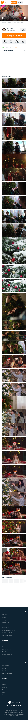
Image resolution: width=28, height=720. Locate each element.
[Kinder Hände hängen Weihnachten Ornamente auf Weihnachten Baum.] (13, 333)
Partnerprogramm (6, 718)
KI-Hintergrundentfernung (8, 701)
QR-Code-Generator (7, 704)
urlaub (5, 649)
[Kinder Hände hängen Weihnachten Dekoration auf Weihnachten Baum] (10, 390)
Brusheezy (4, 683)
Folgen (23, 30)
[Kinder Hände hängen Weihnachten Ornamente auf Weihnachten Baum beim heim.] (10, 370)
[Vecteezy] (2, 2)
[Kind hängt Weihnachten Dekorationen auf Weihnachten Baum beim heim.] (13, 105)
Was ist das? (15, 47)
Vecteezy (4, 686)
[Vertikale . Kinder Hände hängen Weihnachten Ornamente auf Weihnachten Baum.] (5, 380)
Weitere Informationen (8, 50)
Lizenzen (4, 712)
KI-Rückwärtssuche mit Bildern (9, 699)
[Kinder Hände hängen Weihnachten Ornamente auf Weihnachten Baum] (13, 347)
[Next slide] (22, 649)
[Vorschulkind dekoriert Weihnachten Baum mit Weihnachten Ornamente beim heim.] (13, 139)
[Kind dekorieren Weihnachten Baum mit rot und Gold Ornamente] (13, 471)
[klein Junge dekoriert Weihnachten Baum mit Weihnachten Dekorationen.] (10, 93)
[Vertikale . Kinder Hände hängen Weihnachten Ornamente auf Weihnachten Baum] (14, 402)
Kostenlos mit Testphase (14, 35)
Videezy (4, 688)
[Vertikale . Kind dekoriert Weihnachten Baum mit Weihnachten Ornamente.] (6, 250)
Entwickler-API (5, 696)
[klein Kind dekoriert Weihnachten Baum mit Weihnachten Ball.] (13, 222)
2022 (16, 649)
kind (11, 649)
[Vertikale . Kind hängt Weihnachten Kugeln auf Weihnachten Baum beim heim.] (6, 416)
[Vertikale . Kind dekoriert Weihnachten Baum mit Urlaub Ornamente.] (6, 236)
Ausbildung (5, 693)
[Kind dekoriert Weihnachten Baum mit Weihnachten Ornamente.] (13, 209)
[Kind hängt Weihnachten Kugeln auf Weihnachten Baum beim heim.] (13, 264)
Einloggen (20, 2)
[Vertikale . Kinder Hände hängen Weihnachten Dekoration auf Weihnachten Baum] (5, 359)
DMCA (3, 715)
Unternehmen (5, 691)
